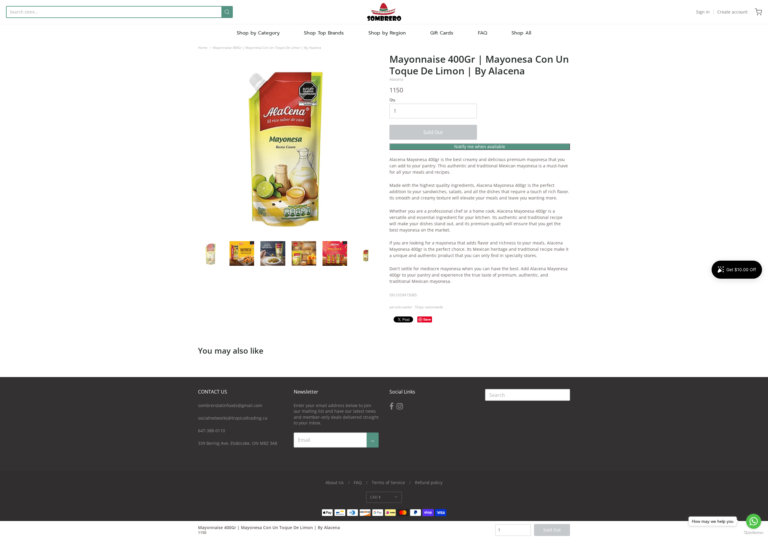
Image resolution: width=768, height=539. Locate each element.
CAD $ (375, 497)
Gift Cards (441, 33)
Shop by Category (258, 33)
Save (427, 319)
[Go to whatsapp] (753, 521)
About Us (335, 482)
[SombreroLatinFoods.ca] (384, 12)
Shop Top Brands (324, 33)
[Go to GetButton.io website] (753, 533)
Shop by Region (387, 33)
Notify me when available (479, 146)
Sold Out (433, 132)
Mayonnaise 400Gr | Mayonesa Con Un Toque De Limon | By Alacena (267, 47)
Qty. (392, 100)
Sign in (703, 12)
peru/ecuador (400, 307)
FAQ (482, 33)
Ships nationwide (429, 307)
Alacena (396, 79)
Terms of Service (388, 482)
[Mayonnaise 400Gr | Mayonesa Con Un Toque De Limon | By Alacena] (211, 253)
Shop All (521, 33)
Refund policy (428, 482)
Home (202, 47)
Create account (732, 12)
